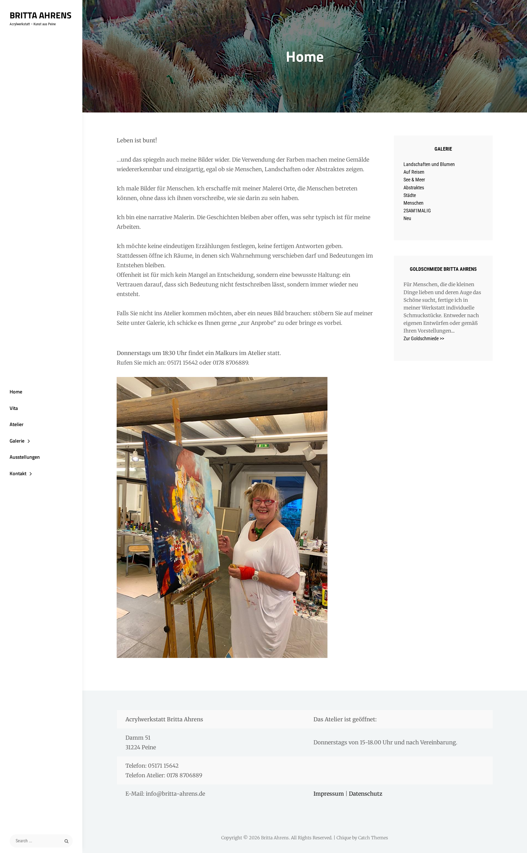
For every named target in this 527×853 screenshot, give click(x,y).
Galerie (17, 440)
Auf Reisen (413, 172)
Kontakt (18, 473)
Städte (409, 195)
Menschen (413, 203)
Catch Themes (373, 837)
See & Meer (414, 179)
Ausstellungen (25, 457)
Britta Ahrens (40, 15)
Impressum (329, 793)
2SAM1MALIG (417, 210)
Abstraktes (413, 187)
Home (16, 391)
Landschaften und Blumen (429, 164)
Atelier (17, 424)
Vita (14, 408)
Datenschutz (365, 793)
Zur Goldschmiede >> (423, 338)
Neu (407, 218)
